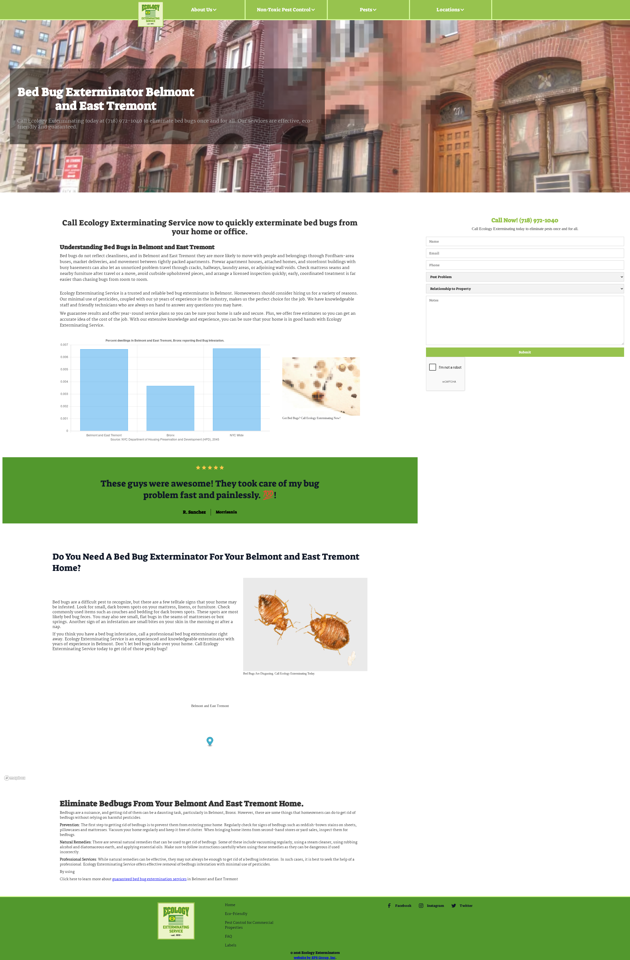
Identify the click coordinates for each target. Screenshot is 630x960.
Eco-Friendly (236, 914)
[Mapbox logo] (15, 778)
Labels (230, 945)
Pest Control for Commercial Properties (249, 925)
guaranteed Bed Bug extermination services (149, 879)
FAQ (228, 937)
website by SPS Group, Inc (314, 957)
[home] (150, 9)
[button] (204, 9)
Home (230, 905)
